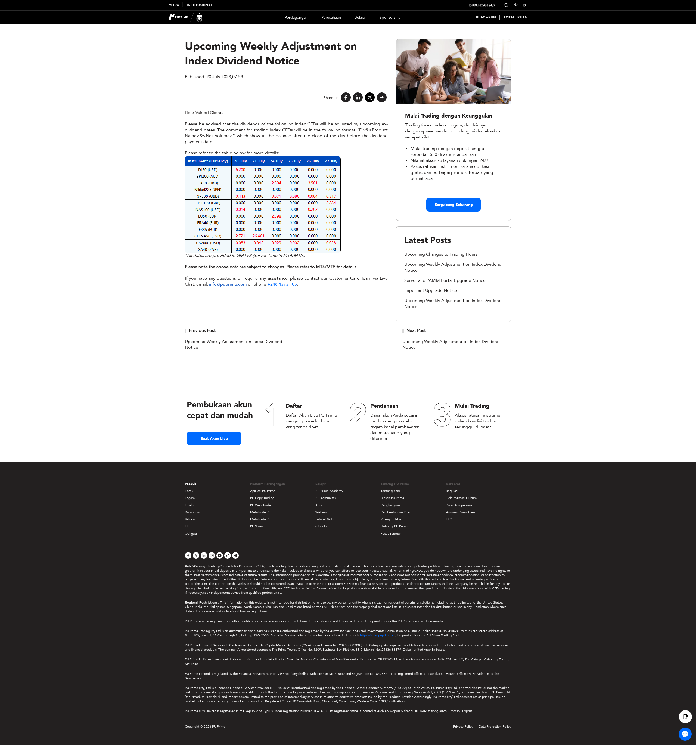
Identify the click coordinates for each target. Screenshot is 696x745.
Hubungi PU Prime (394, 526)
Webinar (321, 512)
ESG (449, 519)
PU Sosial (256, 526)
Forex (189, 491)
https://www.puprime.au (377, 635)
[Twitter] (370, 97)
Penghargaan (390, 505)
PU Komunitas (325, 498)
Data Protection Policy (495, 726)
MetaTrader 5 (260, 512)
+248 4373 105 (282, 284)
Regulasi (452, 491)
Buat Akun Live (214, 438)
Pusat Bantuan (391, 533)
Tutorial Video (325, 519)
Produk (190, 484)
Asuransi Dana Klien (460, 512)
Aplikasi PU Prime (262, 491)
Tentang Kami (391, 491)
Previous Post (202, 330)
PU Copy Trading (262, 498)
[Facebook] (346, 97)
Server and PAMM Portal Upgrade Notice (445, 280)
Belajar (360, 17)
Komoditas (192, 512)
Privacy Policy (463, 726)
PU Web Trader (261, 505)
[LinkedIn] (358, 97)
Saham (190, 519)
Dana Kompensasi (459, 505)
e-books (321, 526)
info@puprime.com (228, 284)
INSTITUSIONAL (199, 5)
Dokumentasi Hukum (461, 498)
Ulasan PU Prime (392, 498)
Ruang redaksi (391, 519)
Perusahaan (331, 17)
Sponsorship (390, 17)
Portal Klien (515, 18)
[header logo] (186, 17)
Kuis (318, 505)
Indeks (189, 505)
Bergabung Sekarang (453, 204)
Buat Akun (486, 18)
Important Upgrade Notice (430, 290)
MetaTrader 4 (260, 519)
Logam (190, 498)
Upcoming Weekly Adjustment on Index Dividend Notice (233, 345)
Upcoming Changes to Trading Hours (441, 254)
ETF (188, 526)
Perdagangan (296, 17)
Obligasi (191, 533)
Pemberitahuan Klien (396, 512)
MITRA (174, 5)
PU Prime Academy (329, 491)
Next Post (416, 330)
